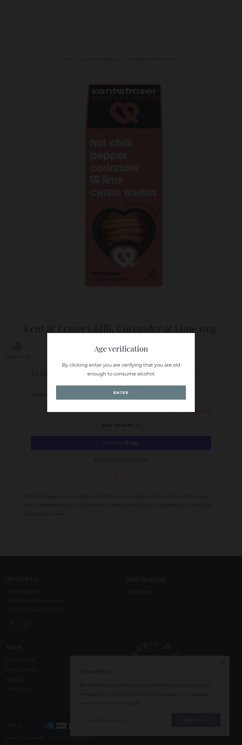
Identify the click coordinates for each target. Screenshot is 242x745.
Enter (121, 392)
